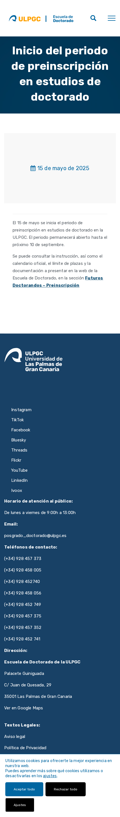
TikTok (17, 419)
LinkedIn (19, 480)
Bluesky (18, 440)
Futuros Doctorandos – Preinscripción (58, 282)
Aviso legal (14, 736)
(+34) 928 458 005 (22, 570)
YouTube (19, 470)
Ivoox (16, 490)
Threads (19, 450)
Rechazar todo (65, 789)
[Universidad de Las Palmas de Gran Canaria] (24, 18)
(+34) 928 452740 (22, 581)
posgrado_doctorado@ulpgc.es (35, 535)
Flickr (16, 460)
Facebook (20, 429)
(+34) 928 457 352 (22, 627)
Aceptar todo (24, 789)
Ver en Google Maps (23, 707)
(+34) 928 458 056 (22, 593)
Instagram (21, 409)
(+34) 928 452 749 (22, 604)
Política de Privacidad (25, 747)
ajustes (50, 776)
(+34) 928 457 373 (22, 558)
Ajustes (20, 805)
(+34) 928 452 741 (22, 639)
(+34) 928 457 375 (22, 616)
